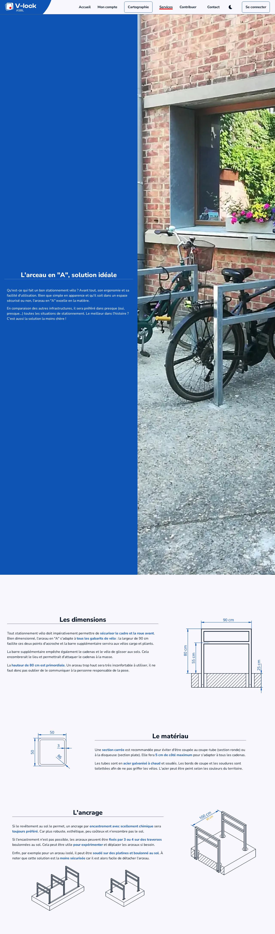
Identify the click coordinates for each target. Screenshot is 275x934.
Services (166, 7)
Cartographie (138, 7)
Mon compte (107, 7)
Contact (213, 7)
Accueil (85, 7)
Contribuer (188, 7)
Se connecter (256, 7)
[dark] (230, 7)
